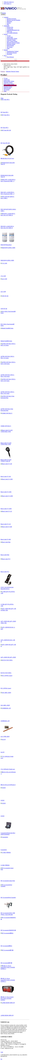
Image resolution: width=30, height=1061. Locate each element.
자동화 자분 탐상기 (6, 426)
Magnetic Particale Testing (13, 42)
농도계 (2, 752)
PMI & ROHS (10, 45)
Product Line (10, 27)
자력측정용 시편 (5, 721)
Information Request (12, 52)
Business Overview (11, 18)
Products (3, 71)
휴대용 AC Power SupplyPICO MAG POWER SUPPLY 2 (8, 980)
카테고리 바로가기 (9, 2)
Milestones (9, 21)
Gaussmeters (4, 849)
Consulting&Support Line (13, 30)
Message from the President (13, 20)
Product (5, 34)
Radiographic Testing (12, 38)
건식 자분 (3, 276)
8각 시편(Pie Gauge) (6, 688)
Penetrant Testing (11, 44)
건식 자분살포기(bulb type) (8, 769)
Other (8, 48)
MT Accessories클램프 (6, 946)
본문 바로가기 (7, 3)
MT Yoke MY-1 (4, 112)
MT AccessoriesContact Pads (8, 880)
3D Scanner (10, 47)
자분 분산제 (4, 308)
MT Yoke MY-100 (5, 143)
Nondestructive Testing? (13, 51)
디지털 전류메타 (5, 865)
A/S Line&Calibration (12, 33)
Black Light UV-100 (6, 476)
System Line (10, 28)
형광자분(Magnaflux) (6, 244)
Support (6, 50)
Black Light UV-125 (6, 524)
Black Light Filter (5, 554)
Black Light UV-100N (6, 508)
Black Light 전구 (5, 571)
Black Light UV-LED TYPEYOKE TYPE (6, 443)
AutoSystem (10, 37)
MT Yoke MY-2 (4, 127)
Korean (4, 13)
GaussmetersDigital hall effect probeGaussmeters (8, 833)
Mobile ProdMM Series (6, 341)
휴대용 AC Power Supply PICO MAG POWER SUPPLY (7, 998)
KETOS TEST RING (6, 672)
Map (8, 24)
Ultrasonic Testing (11, 40)
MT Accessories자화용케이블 (8, 930)
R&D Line (9, 31)
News (5, 55)
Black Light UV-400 (6, 539)
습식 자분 (3, 291)
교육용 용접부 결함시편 (7, 1015)
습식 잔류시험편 (5, 736)
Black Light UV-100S (6, 492)
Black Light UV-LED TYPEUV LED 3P (6, 460)
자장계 (2, 800)
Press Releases (10, 57)
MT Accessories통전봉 (6, 963)
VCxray (9, 35)
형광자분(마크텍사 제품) (7, 260)
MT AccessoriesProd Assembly (8, 897)
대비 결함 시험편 (5, 705)
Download (9, 54)
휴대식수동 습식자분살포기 (8, 784)
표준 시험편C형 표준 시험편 (8, 657)
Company (6, 17)
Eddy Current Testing (12, 41)
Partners (9, 23)
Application (6, 25)
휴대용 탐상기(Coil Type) (7, 158)
